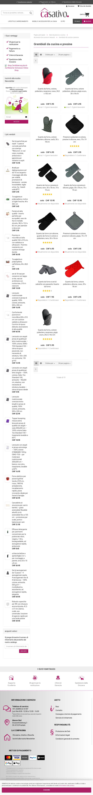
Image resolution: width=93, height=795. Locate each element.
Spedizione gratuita (25, 2)
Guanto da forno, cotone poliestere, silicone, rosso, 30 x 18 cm (74, 284)
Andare (23, 651)
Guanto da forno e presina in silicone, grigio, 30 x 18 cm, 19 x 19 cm (74, 187)
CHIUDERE (46, 790)
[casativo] (54, 12)
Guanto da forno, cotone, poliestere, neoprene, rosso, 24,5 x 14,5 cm (47, 91)
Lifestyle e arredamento (18, 21)
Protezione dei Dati (63, 731)
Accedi (16, 122)
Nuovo (88, 21)
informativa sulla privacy (66, 785)
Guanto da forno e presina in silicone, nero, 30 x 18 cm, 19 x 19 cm (47, 187)
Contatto (59, 710)
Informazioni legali (63, 735)
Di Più (63, 21)
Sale (78, 21)
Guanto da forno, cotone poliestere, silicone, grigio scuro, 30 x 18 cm (75, 91)
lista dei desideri (85, 6)
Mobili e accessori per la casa (44, 21)
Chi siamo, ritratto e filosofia (23, 735)
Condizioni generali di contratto (67, 739)
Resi (57, 707)
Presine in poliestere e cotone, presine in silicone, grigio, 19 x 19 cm (74, 236)
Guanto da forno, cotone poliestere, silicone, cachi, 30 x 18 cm (47, 139)
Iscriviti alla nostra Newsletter (24, 739)
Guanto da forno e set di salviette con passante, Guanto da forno (47, 284)
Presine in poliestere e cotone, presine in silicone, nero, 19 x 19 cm (74, 139)
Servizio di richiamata (64, 718)
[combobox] (64, 54)
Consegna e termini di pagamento (68, 714)
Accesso (70, 6)
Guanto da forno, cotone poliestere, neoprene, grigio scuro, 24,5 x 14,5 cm (47, 332)
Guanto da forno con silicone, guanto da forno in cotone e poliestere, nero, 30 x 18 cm (47, 236)
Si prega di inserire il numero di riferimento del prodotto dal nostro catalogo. (16, 639)
